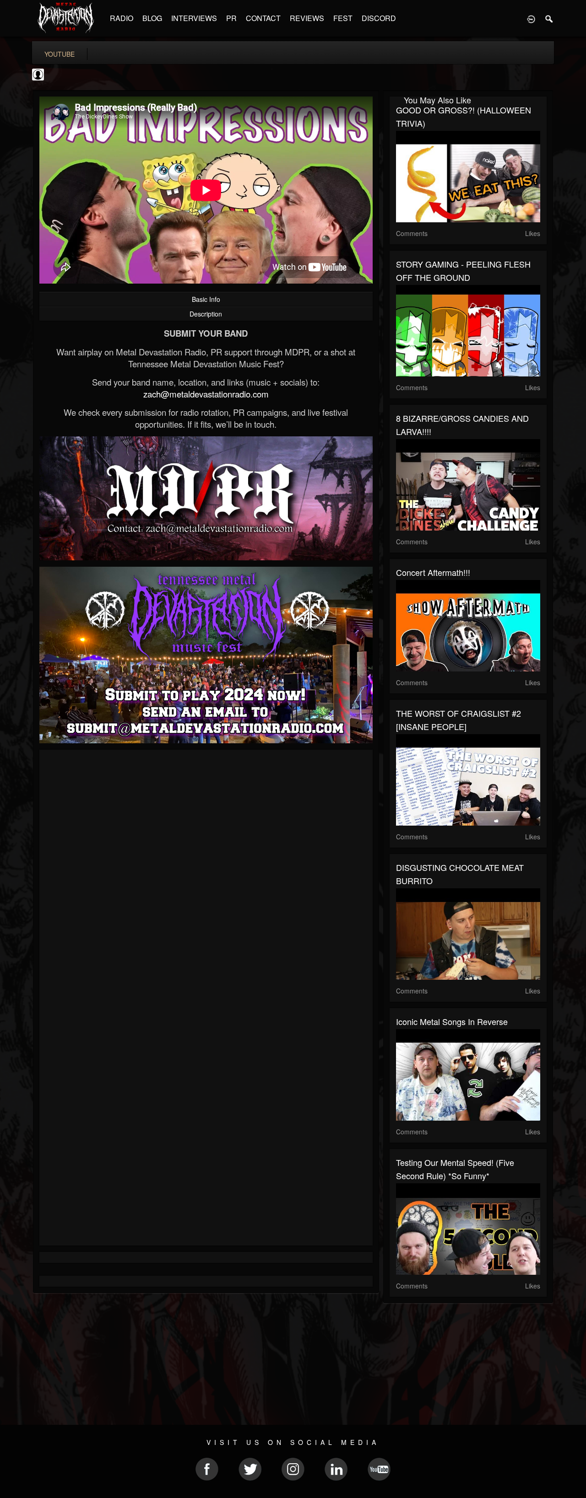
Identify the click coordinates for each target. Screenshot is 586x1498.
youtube (59, 54)
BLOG (152, 18)
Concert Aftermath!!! (433, 572)
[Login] (531, 18)
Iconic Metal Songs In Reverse (452, 1021)
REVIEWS (307, 18)
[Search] (549, 18)
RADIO (121, 18)
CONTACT (263, 18)
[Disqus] (206, 878)
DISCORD (379, 18)
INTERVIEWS (194, 18)
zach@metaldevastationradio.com (206, 394)
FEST (343, 18)
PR (231, 18)
